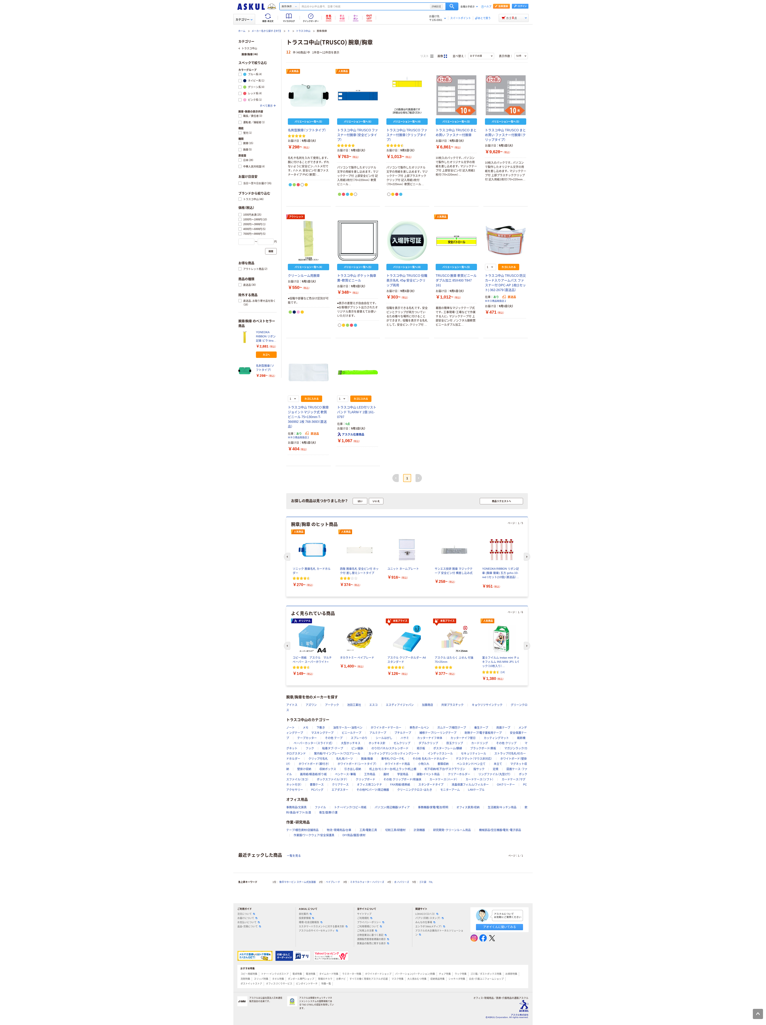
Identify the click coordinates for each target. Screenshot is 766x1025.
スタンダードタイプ (430, 784)
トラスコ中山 (303, 31)
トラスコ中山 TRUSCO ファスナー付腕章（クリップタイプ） (406, 135)
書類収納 (443, 763)
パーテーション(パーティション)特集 (415, 974)
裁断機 (521, 737)
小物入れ (423, 763)
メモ (305, 727)
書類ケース (317, 784)
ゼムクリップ (402, 743)
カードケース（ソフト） (480, 779)
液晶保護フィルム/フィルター (470, 784)
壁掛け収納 (304, 769)
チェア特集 (445, 974)
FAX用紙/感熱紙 (400, 784)
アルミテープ (377, 732)
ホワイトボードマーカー (386, 727)
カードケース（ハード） (443, 779)
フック (310, 748)
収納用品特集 (437, 979)
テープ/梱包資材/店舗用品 (302, 830)
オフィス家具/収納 (468, 807)
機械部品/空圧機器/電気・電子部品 (500, 830)
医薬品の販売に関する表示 (371, 943)
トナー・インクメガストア (275, 974)
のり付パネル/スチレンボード (390, 748)
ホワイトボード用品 (397, 763)
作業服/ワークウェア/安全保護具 (314, 835)
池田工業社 (354, 704)
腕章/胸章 (367, 758)
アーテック (332, 704)
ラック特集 (461, 974)
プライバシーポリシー (369, 922)
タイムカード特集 (328, 974)
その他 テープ (334, 737)
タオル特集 (278, 979)
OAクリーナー (506, 784)
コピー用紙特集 (249, 974)
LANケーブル (476, 789)
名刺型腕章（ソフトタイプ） (307, 130)
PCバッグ (317, 789)
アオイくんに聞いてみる (499, 927)
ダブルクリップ (428, 743)
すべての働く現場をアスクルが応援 (368, 979)
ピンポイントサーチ (307, 983)
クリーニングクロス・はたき (414, 789)
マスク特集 (398, 979)
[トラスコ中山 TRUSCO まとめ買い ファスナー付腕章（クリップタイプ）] (505, 95)
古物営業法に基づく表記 (370, 935)
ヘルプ (487, 6)
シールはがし (384, 737)
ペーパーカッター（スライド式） (313, 743)
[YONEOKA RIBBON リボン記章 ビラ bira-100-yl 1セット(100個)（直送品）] (245, 337)
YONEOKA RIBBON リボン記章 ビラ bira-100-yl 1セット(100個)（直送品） (266, 337)
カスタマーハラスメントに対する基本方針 (321, 926)
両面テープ (503, 727)
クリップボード (365, 779)
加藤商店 (427, 704)
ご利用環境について (368, 926)
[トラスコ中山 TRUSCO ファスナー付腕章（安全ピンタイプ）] (358, 95)
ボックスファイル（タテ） (332, 779)
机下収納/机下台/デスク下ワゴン (444, 769)
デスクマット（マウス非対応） (474, 758)
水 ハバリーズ (401, 882)
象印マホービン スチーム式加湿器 (297, 882)
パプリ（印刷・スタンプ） (427, 918)
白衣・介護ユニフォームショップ (486, 979)
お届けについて (245, 918)
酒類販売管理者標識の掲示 (371, 939)
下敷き (321, 727)
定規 (495, 769)
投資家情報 (305, 918)
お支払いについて (247, 922)
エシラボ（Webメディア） (428, 926)
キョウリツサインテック (487, 704)
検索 (451, 6)
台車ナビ (341, 979)
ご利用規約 (363, 918)
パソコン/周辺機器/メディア (392, 807)
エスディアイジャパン (400, 704)
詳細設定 (436, 6)
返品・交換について (247, 926)
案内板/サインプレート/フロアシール (337, 753)
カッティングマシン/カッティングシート (394, 753)
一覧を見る (294, 855)
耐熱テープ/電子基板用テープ (483, 732)
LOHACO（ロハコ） (425, 914)
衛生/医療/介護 (328, 812)
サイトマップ (364, 914)
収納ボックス (327, 769)
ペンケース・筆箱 (345, 774)
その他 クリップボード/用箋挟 (402, 779)
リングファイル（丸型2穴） (494, 774)
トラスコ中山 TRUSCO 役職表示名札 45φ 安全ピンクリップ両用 (406, 280)
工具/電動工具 (368, 830)
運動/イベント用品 (428, 774)
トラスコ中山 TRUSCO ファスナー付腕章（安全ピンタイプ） (357, 135)
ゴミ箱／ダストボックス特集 (485, 974)
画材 (386, 774)
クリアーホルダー (459, 774)
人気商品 (294, 71)
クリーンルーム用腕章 (304, 275)
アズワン (311, 704)
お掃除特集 (511, 974)
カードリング (479, 743)
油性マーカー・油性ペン (347, 727)
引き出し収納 (352, 769)
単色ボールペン (419, 727)
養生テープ (481, 727)
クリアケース (340, 784)
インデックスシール (440, 753)
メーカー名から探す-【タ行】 (266, 31)
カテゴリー (243, 19)
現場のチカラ (325, 979)
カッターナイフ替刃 (463, 737)
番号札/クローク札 (392, 758)
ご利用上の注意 (365, 930)
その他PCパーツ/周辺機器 (372, 789)
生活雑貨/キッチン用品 (502, 807)
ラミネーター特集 (351, 974)
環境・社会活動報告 (309, 922)
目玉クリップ (454, 743)
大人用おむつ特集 (416, 979)
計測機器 (419, 830)
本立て (498, 763)
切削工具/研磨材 (395, 830)
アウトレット (296, 216)
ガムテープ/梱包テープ (451, 727)
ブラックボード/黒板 (483, 748)
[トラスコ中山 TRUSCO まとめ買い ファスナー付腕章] (456, 95)
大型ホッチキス (350, 743)
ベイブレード (333, 882)
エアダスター (340, 789)
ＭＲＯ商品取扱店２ (495, 301)
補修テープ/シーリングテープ (437, 732)
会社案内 (303, 914)
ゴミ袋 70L (426, 882)
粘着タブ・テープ (332, 748)
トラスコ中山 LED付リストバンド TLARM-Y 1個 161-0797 (356, 412)
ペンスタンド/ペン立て (471, 763)
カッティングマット (496, 737)
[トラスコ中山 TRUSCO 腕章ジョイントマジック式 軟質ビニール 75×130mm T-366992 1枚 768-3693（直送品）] (308, 372)
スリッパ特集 (261, 979)
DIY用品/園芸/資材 (354, 835)
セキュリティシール (473, 753)
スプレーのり (359, 737)
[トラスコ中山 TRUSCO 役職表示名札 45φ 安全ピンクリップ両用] (407, 241)
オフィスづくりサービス (279, 983)
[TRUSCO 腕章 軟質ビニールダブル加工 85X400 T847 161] (456, 241)
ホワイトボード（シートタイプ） (357, 763)
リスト (424, 56)
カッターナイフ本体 (429, 737)
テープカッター (307, 737)
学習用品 (402, 774)
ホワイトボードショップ (378, 974)
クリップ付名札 (318, 758)
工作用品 (369, 774)
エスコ (373, 704)
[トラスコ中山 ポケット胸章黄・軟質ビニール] (358, 241)
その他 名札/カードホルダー (430, 758)
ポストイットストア (251, 983)
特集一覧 (326, 983)
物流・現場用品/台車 (339, 830)
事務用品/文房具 (296, 807)
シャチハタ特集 (456, 979)
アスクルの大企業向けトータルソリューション (439, 932)
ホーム (241, 31)
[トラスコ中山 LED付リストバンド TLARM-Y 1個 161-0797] (358, 372)
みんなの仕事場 (423, 922)
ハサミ (405, 737)
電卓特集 (297, 974)
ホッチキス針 (377, 743)
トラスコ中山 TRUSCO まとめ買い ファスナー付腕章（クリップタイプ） (505, 135)
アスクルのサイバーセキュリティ (317, 930)
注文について (244, 914)
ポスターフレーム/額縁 (447, 748)
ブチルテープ (402, 732)
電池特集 (310, 974)
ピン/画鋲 (357, 748)
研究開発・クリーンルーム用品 (452, 830)
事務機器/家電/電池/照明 (433, 807)
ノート (290, 727)
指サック (479, 769)
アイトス (291, 704)
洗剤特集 (245, 979)
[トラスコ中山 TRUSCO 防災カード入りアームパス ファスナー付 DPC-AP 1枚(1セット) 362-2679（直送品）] (505, 241)
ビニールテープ (351, 732)
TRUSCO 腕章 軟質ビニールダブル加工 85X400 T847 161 (456, 280)
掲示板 (421, 748)
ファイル (320, 807)
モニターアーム (450, 789)
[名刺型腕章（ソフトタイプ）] (308, 95)
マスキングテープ (322, 732)
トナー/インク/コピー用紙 (350, 807)
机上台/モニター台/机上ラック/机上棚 (392, 769)
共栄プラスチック (452, 704)
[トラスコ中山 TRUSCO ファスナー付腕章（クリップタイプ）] (407, 95)
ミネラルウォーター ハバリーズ (367, 882)
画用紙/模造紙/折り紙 (313, 774)
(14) (502, 672)
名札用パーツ (344, 758)
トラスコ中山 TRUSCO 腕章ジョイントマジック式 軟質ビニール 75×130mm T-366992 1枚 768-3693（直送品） (308, 417)
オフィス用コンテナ (369, 784)
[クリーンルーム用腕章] (308, 241)
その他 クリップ (506, 743)
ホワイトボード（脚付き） (314, 763)
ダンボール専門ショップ (301, 979)
